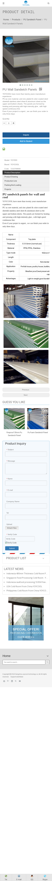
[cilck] (26, 618)
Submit (12, 548)
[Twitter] (16, 681)
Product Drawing (11, 177)
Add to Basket (26, 141)
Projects (8, 189)
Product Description (12, 173)
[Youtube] (19, 681)
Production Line (11, 181)
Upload (9, 524)
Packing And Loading (13, 185)
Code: (6, 169)
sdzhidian (19, 677)
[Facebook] (4, 681)
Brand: (7, 164)
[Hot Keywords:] (47, 662)
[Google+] (8, 681)
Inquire (26, 135)
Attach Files (12, 528)
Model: (7, 160)
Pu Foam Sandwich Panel (38, 432)
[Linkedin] (12, 681)
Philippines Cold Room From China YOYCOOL (27, 590)
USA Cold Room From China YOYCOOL (24, 586)
